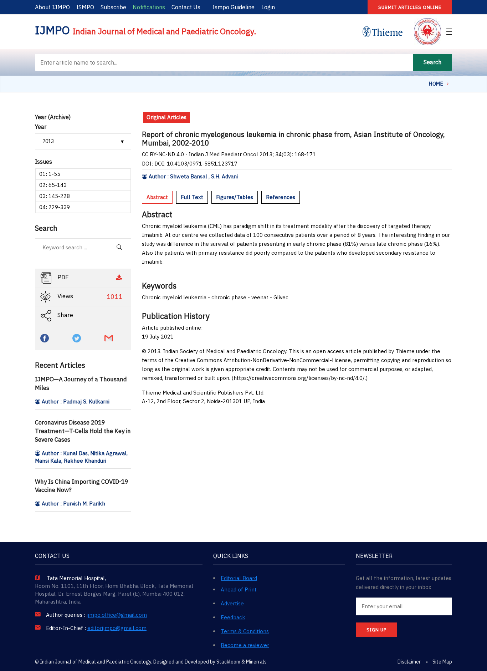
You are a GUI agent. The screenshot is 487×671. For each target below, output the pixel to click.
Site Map (442, 662)
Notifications (149, 7)
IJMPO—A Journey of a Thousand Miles (81, 383)
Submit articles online (409, 7)
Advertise (232, 603)
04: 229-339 (54, 207)
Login (268, 7)
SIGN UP (376, 630)
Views (89, 297)
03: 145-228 (54, 196)
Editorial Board (239, 578)
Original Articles (166, 117)
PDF (62, 277)
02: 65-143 (53, 185)
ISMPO (85, 7)
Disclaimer (409, 662)
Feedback (233, 617)
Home (436, 84)
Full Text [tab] (192, 197)
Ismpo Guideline (233, 7)
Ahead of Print (239, 589)
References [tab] (280, 197)
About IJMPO (52, 7)
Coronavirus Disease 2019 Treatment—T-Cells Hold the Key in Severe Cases (83, 430)
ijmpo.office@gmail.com (117, 615)
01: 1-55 (49, 174)
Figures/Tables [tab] (234, 197)
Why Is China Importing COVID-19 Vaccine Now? (81, 486)
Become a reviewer (245, 645)
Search (432, 62)
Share (64, 315)
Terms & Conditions (245, 631)
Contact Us (185, 7)
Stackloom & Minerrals (241, 662)
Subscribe (113, 7)
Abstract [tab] (157, 197)
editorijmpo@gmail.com (117, 628)
